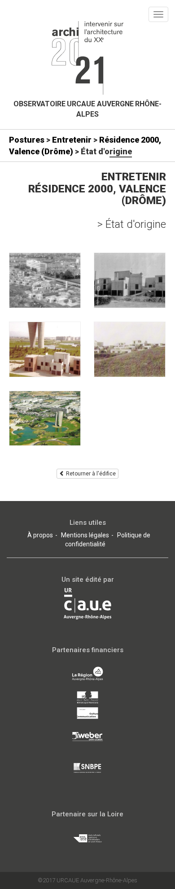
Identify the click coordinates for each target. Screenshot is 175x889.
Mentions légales (85, 535)
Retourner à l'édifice (90, 474)
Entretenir (72, 139)
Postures (26, 139)
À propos (40, 535)
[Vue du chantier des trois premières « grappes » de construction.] (45, 280)
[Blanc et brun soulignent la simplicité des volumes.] (45, 349)
